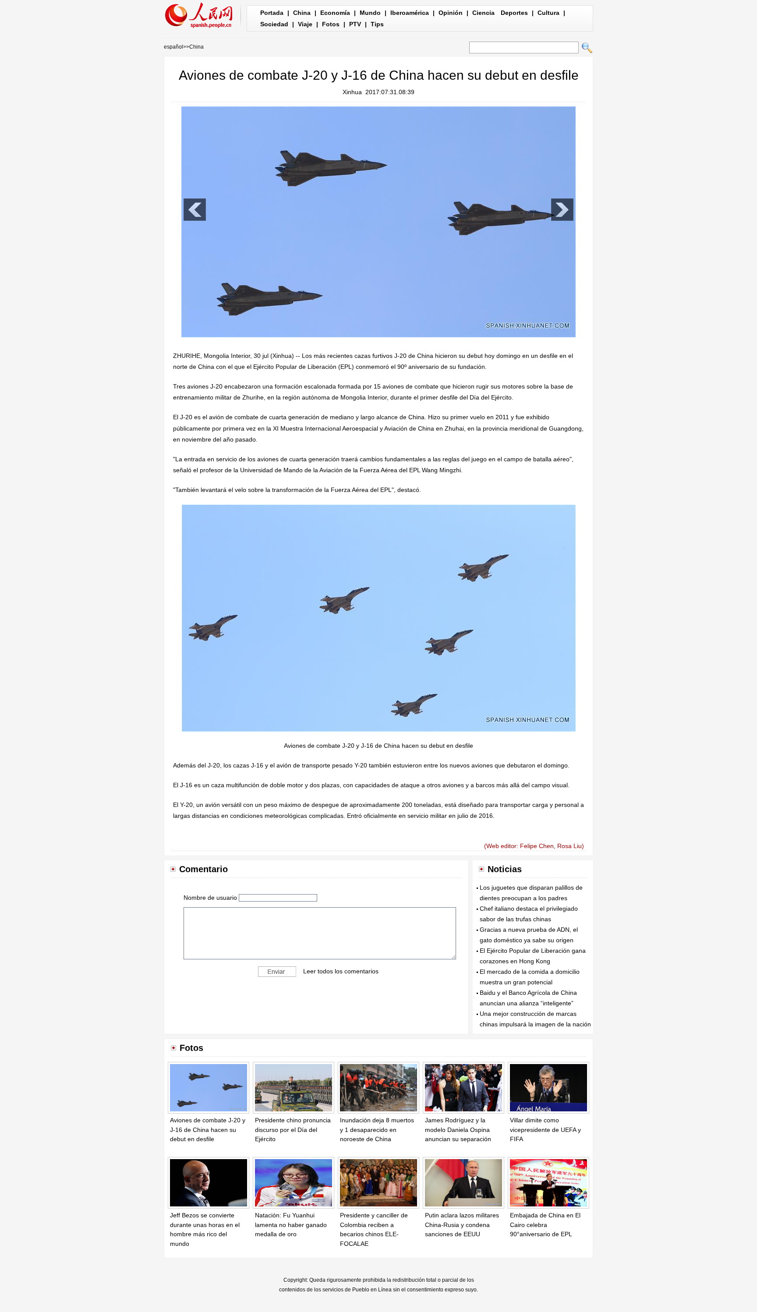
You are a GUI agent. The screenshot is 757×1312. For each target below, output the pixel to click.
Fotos (331, 24)
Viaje (305, 24)
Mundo (370, 12)
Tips (377, 24)
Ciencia (483, 12)
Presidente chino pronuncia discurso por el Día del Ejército (293, 1129)
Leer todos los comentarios (340, 971)
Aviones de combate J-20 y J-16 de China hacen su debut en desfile (207, 1129)
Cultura (548, 12)
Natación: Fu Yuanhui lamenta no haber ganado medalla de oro (291, 1225)
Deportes (514, 12)
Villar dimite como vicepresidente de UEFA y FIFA (545, 1129)
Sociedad (274, 24)
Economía (335, 12)
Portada (271, 12)
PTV (355, 24)
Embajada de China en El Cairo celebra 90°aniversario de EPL (545, 1225)
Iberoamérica (409, 12)
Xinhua (352, 91)
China (302, 12)
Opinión (451, 12)
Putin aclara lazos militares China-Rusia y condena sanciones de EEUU (462, 1225)
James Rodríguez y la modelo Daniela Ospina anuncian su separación (458, 1129)
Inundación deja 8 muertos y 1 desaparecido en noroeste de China (377, 1129)
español (173, 47)
